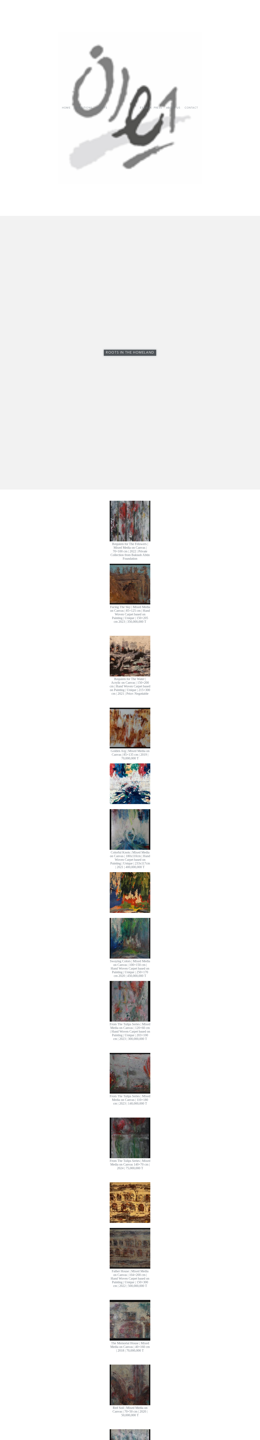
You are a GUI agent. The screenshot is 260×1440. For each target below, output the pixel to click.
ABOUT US (173, 108)
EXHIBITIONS (83, 108)
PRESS (158, 108)
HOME (66, 108)
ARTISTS (101, 108)
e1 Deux (146, 108)
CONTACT (191, 108)
